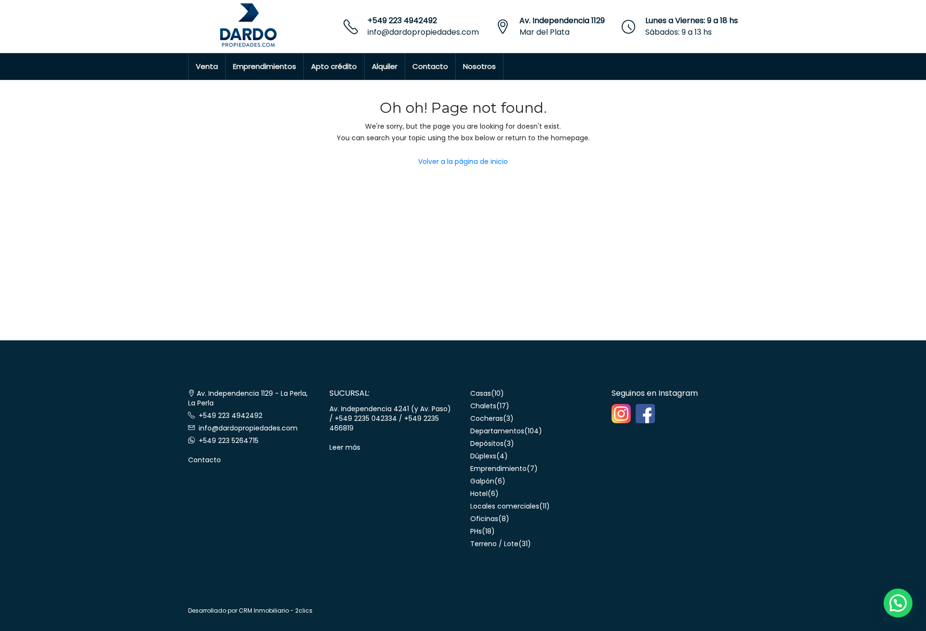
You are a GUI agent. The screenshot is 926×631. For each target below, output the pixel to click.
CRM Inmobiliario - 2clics (276, 610)
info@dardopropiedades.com (423, 32)
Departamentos (497, 431)
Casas (480, 393)
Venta (207, 66)
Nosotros (479, 66)
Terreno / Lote (494, 544)
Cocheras (486, 418)
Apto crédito (334, 66)
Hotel (479, 493)
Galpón (482, 481)
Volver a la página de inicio (463, 161)
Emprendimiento (498, 468)
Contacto (430, 66)
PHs (476, 531)
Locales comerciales (504, 506)
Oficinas (484, 519)
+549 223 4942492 (402, 20)
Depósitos (487, 443)
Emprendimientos (264, 66)
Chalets (483, 406)
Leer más (344, 447)
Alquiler (384, 66)
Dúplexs (483, 456)
